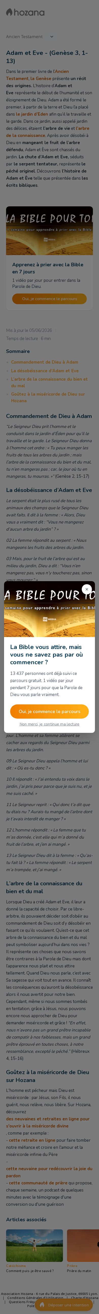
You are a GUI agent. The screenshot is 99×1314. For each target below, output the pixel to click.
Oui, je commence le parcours (49, 711)
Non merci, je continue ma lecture (50, 724)
